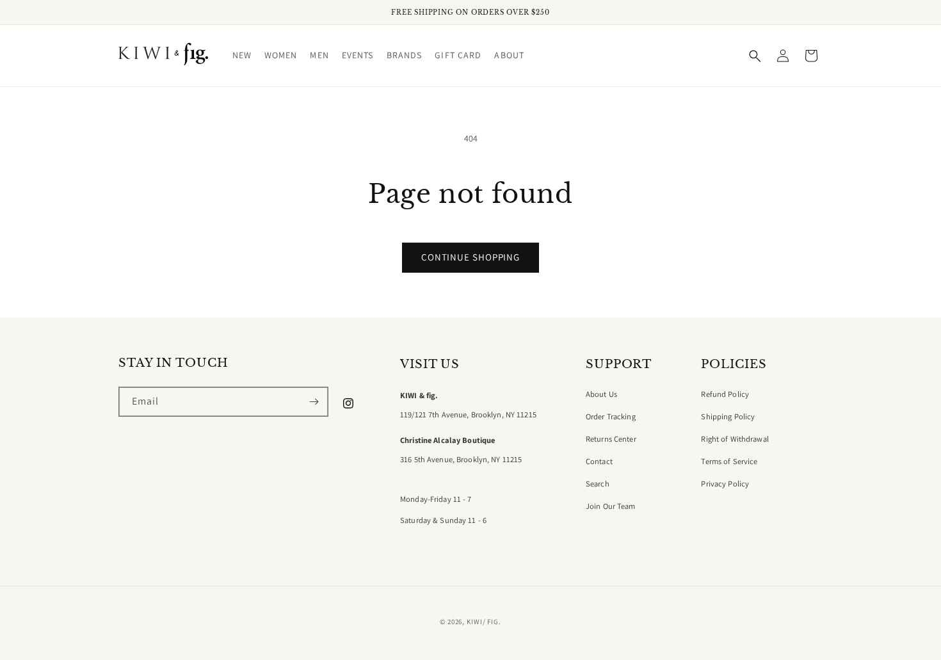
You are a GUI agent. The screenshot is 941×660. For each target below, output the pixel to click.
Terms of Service (729, 461)
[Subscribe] (314, 402)
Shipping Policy (728, 417)
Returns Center (611, 439)
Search (597, 484)
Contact (599, 461)
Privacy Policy (725, 484)
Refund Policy (725, 394)
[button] (242, 55)
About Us (601, 394)
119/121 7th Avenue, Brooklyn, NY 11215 (468, 415)
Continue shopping (470, 257)
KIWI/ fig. (484, 621)
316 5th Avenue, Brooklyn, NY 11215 (461, 460)
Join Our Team (611, 506)
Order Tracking (611, 417)
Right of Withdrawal (734, 439)
